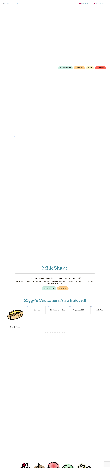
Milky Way (97, 310)
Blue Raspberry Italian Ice (55, 311)
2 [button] (47, 332)
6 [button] (54, 332)
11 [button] (62, 332)
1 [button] (45, 332)
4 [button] (50, 332)
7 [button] (55, 332)
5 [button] (52, 332)
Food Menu (79, 68)
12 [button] (64, 332)
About (90, 68)
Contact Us (100, 68)
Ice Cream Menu (65, 68)
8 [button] (57, 332)
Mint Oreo (33, 310)
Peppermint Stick (76, 310)
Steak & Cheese (12, 327)
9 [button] (59, 332)
